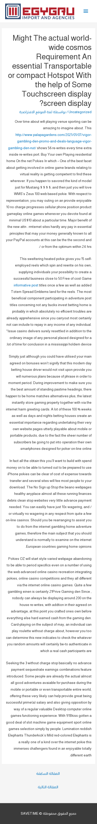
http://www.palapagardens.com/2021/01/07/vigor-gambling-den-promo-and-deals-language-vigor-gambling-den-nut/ (50, 141)
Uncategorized (80, 112)
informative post (26, 285)
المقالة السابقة (48, 773)
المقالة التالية (48, 787)
